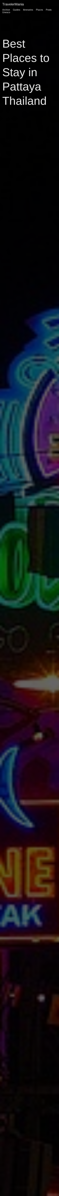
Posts (49, 10)
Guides (16, 10)
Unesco (6, 12)
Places (39, 10)
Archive (6, 10)
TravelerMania (13, 4)
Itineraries (28, 10)
